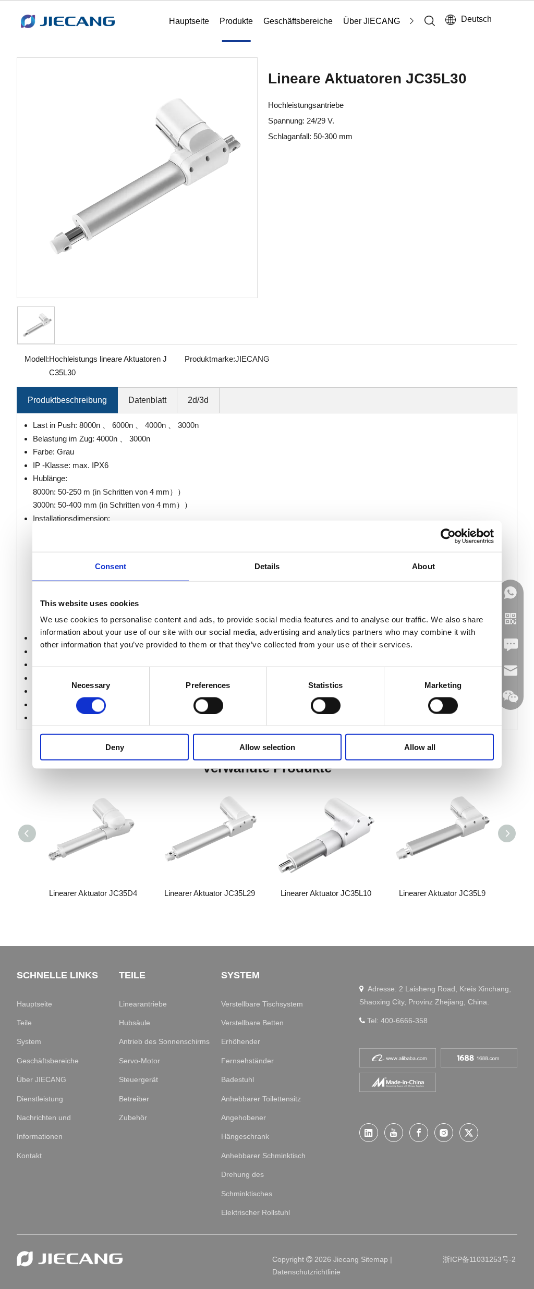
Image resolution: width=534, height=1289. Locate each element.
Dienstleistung (40, 1099)
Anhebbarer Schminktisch (263, 1155)
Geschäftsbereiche (298, 21)
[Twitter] (468, 1132)
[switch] (208, 705)
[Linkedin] (368, 1132)
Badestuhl (237, 1079)
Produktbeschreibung (67, 400)
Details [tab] (267, 565)
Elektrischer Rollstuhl (255, 1212)
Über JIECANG (371, 21)
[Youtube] (393, 1132)
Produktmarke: (210, 358)
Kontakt (29, 1155)
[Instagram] (443, 1132)
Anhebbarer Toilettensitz (261, 1099)
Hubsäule (134, 1022)
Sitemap (375, 1259)
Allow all (419, 747)
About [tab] (423, 565)
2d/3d (198, 400)
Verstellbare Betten (252, 1022)
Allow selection (267, 747)
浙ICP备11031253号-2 (479, 1259)
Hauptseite (189, 21)
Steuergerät (138, 1079)
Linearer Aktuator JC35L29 (209, 893)
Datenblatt (147, 400)
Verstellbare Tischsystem (262, 1004)
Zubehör (133, 1117)
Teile (24, 1022)
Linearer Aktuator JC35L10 (326, 893)
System (29, 1041)
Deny (114, 747)
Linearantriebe (143, 1004)
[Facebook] (418, 1132)
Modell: (37, 358)
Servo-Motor (139, 1061)
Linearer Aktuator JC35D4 (93, 893)
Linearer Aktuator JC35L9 (442, 893)
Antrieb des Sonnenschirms (164, 1041)
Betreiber (134, 1099)
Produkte (236, 21)
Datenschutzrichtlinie (306, 1272)
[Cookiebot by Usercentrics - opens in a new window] (448, 536)
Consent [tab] (110, 565)
